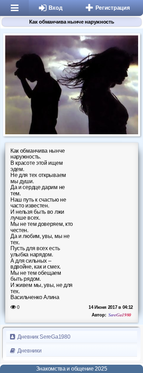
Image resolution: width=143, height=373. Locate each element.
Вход (55, 8)
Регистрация (112, 8)
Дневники (28, 351)
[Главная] (14, 8)
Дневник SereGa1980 (43, 337)
